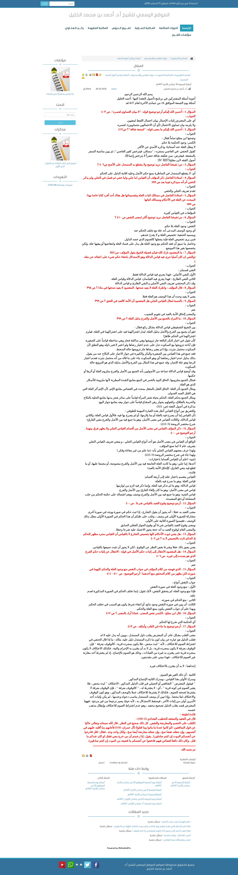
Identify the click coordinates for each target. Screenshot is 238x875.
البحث (44, 4)
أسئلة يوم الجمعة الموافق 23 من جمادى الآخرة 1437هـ (95, 785)
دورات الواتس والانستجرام (155, 58)
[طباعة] (90, 74)
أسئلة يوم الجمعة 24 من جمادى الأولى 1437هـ (139, 799)
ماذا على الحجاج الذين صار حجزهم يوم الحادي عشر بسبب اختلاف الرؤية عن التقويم (152, 826)
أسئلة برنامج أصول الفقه (129, 58)
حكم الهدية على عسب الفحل (176, 822)
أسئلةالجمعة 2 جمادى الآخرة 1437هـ (144, 794)
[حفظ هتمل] (93, 74)
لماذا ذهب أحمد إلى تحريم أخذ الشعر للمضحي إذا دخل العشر (162, 831)
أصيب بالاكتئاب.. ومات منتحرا (177, 835)
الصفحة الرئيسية (182, 75)
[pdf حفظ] (97, 74)
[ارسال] (86, 74)
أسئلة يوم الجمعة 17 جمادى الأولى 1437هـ (141, 804)
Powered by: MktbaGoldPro (119, 848)
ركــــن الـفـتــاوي (74, 28)
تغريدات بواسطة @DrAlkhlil (60, 185)
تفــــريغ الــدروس (121, 28)
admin (114, 89)
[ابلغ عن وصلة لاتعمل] (83, 77)
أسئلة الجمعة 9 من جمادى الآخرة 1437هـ (142, 790)
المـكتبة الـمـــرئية (145, 28)
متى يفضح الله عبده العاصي (177, 840)
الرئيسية (186, 28)
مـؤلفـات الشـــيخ (181, 35)
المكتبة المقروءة (98, 28)
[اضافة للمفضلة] (100, 74)
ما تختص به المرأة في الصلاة (60, 94)
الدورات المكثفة (168, 28)
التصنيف (184, 80)
